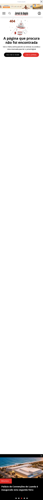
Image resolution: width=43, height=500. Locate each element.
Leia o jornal (31, 55)
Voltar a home (12, 55)
